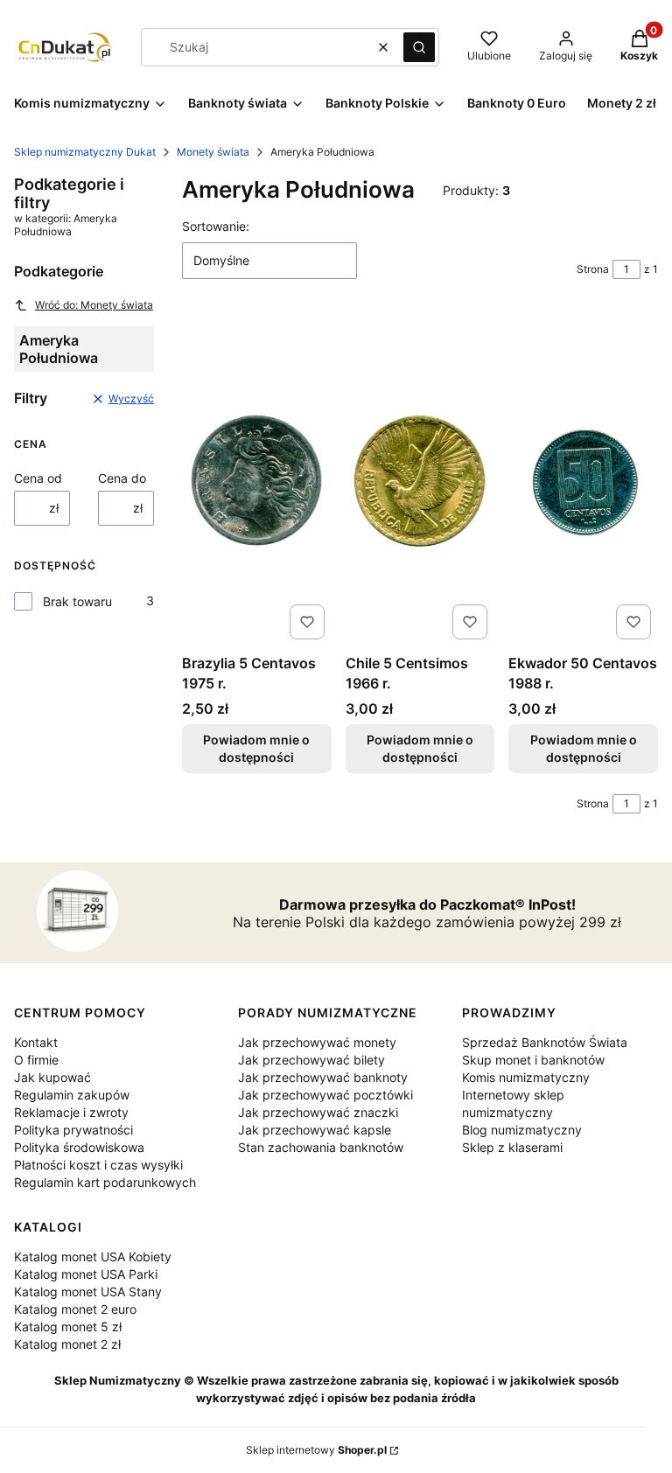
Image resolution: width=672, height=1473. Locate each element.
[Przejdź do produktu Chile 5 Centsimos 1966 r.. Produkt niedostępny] (420, 480)
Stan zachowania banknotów (320, 1147)
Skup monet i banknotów (533, 1059)
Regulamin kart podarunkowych (105, 1182)
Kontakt (36, 1042)
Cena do (122, 478)
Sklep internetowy (316, 1449)
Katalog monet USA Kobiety (93, 1256)
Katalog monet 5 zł (68, 1326)
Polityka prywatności (73, 1129)
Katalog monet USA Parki (86, 1274)
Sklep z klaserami (512, 1147)
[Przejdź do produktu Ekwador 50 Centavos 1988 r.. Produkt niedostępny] (583, 480)
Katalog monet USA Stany (88, 1291)
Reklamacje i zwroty (71, 1112)
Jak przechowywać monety (317, 1042)
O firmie (36, 1059)
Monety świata (213, 151)
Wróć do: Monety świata (94, 304)
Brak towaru (77, 601)
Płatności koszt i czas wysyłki (98, 1164)
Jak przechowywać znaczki (318, 1112)
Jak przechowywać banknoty (323, 1077)
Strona (593, 269)
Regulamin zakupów (72, 1094)
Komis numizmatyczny (526, 1077)
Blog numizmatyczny (522, 1129)
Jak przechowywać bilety (311, 1059)
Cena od (38, 478)
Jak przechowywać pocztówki (325, 1094)
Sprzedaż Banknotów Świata (544, 1042)
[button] (419, 47)
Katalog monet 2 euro (75, 1309)
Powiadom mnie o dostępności (256, 748)
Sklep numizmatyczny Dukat (85, 151)
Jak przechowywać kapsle (314, 1129)
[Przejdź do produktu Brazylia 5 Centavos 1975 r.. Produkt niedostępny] (257, 480)
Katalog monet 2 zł (67, 1344)
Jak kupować (52, 1077)
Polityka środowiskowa (79, 1147)
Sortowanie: (215, 226)
